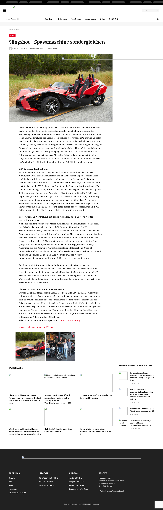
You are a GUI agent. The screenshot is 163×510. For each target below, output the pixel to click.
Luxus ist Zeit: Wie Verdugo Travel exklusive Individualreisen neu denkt (140, 422)
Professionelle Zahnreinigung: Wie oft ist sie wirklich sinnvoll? (142, 409)
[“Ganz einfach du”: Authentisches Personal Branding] (96, 383)
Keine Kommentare (38, 48)
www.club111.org (45, 327)
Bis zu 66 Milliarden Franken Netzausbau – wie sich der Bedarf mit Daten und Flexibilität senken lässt (25, 399)
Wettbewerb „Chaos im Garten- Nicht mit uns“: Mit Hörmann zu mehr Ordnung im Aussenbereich (25, 431)
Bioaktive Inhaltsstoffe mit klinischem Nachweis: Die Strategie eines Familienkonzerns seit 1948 (57, 399)
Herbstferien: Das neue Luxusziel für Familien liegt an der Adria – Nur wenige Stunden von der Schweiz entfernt (141, 394)
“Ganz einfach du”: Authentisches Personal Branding (96, 396)
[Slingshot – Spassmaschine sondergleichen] (61, 88)
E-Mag (102, 19)
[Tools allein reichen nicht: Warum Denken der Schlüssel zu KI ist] (96, 417)
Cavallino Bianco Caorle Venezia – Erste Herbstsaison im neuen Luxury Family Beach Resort (142, 376)
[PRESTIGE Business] (77, 10)
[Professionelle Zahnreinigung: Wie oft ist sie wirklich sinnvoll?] (123, 411)
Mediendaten (90, 19)
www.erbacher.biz (27, 327)
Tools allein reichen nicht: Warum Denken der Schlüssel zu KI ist (95, 431)
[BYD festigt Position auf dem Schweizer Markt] (60, 417)
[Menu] (4, 10)
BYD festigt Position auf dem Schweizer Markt (58, 430)
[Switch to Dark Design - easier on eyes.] (158, 19)
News (12, 35)
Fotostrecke (76, 19)
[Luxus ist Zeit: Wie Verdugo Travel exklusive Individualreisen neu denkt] (123, 423)
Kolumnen (62, 19)
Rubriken (48, 19)
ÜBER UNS (113, 19)
